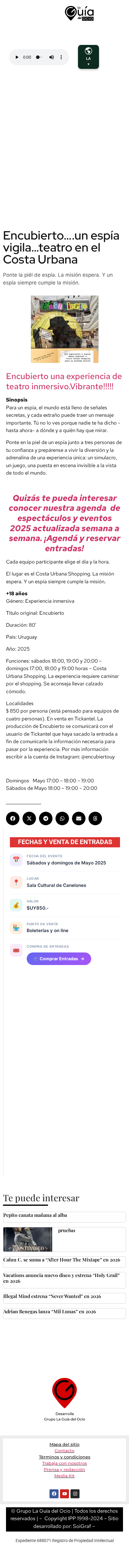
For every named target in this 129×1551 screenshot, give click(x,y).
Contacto (64, 1450)
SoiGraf (82, 1526)
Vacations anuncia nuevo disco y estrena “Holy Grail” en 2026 (61, 1278)
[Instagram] (75, 1493)
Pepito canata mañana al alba (35, 1215)
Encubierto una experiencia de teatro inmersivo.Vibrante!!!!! (64, 381)
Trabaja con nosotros (64, 1463)
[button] (13, 818)
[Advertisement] (64, 157)
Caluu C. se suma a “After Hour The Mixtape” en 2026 (61, 1259)
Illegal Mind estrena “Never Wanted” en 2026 (52, 1296)
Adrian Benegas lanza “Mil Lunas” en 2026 (49, 1311)
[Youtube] (64, 1493)
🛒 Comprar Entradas (59, 958)
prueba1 (66, 1230)
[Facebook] (54, 1493)
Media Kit (64, 1476)
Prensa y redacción (64, 1469)
